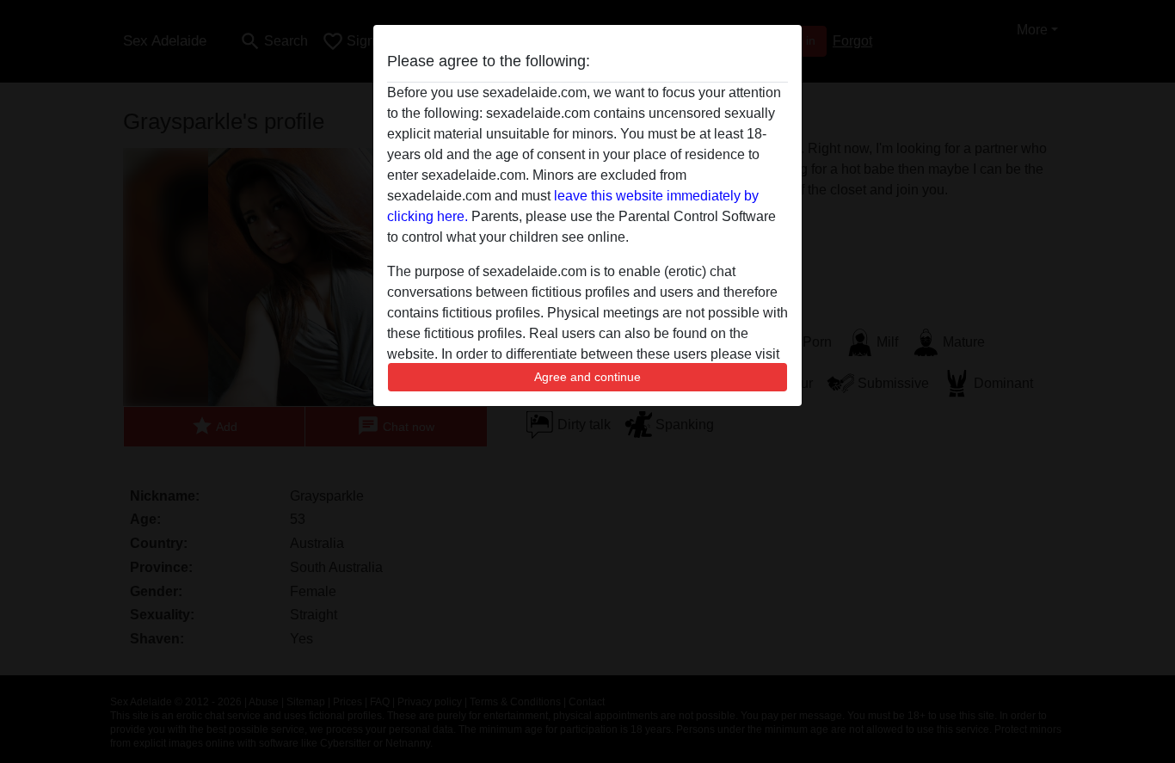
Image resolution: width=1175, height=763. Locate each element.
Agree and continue (587, 377)
